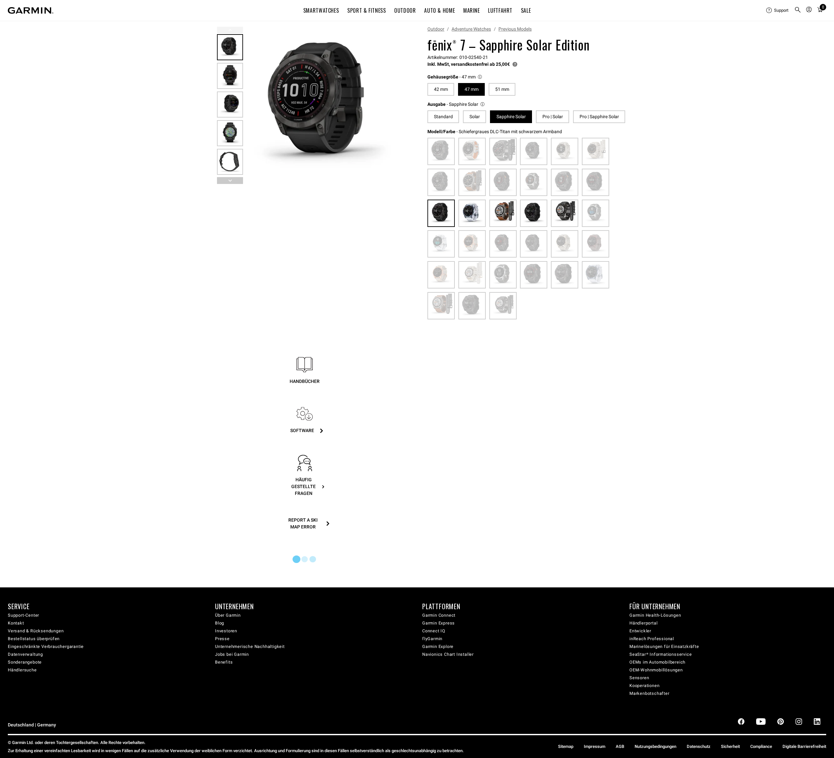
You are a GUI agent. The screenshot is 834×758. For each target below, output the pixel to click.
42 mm (441, 89)
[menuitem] (777, 10)
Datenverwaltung (25, 654)
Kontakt (16, 623)
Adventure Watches (471, 29)
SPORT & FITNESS (366, 10)
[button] (455, 77)
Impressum (594, 746)
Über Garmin (228, 615)
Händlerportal (643, 623)
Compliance (761, 746)
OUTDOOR (405, 10)
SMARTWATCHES (321, 10)
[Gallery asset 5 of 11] (230, 162)
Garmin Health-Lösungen (655, 615)
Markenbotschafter (649, 693)
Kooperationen (644, 685)
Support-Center (23, 615)
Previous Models (515, 29)
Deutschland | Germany (32, 725)
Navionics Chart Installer (448, 654)
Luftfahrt (500, 10)
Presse (222, 638)
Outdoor (435, 29)
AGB (620, 746)
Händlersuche (22, 669)
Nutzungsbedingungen (655, 746)
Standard (443, 116)
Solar (474, 116)
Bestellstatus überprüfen (34, 638)
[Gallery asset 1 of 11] (323, 105)
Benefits (224, 662)
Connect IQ (433, 630)
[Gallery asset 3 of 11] (230, 104)
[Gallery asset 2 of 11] (230, 76)
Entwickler (640, 630)
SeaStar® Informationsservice (660, 654)
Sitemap (565, 746)
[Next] (393, 105)
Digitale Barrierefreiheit (804, 746)
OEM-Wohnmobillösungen (656, 669)
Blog (219, 623)
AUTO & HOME (439, 10)
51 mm (502, 89)
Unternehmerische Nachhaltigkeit (250, 646)
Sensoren (639, 677)
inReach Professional (651, 638)
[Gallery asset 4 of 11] (230, 133)
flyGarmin (432, 638)
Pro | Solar (552, 116)
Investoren (226, 630)
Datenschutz (699, 746)
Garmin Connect (438, 615)
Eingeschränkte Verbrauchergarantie (46, 646)
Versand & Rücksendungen (36, 630)
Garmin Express (438, 623)
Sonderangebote (25, 662)
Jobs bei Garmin (232, 654)
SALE (526, 10)
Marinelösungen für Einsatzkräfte (664, 646)
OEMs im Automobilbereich (657, 662)
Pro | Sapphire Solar (599, 116)
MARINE (471, 10)
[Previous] (230, 30)
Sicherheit (730, 746)
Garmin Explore (437, 646)
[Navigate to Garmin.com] (30, 10)
